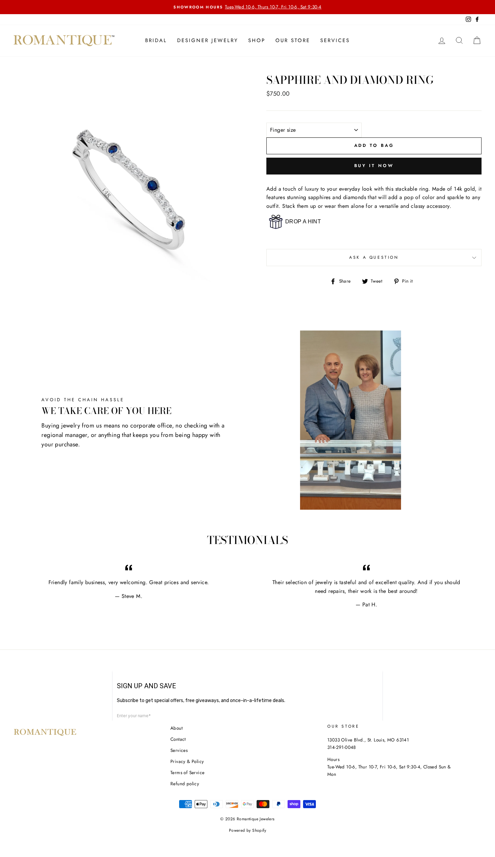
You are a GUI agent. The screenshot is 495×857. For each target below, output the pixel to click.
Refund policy (184, 783)
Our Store (292, 40)
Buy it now (374, 165)
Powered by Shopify (247, 830)
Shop (256, 40)
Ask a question (373, 257)
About (176, 728)
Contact (178, 739)
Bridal (156, 40)
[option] (247, 7)
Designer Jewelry (207, 40)
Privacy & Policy (187, 761)
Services (335, 40)
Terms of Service (187, 772)
